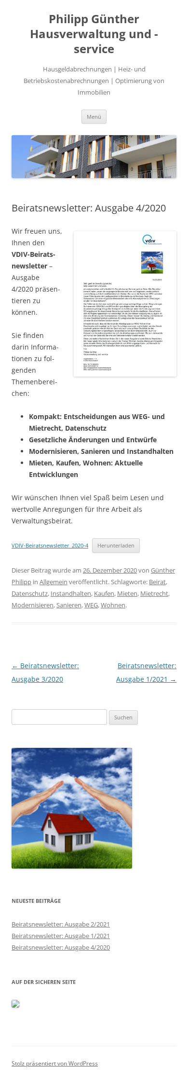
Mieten (127, 593)
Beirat (157, 581)
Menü (94, 116)
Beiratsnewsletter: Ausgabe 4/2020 (61, 947)
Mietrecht (154, 593)
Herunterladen (115, 545)
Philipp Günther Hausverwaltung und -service (94, 34)
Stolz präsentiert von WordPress (55, 1063)
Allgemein (53, 581)
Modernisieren (33, 605)
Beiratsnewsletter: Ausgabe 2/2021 (61, 924)
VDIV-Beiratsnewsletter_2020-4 (50, 545)
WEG (91, 605)
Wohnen (113, 605)
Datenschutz (30, 593)
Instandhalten (71, 593)
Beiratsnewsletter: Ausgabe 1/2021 (61, 935)
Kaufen (104, 593)
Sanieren (68, 605)
